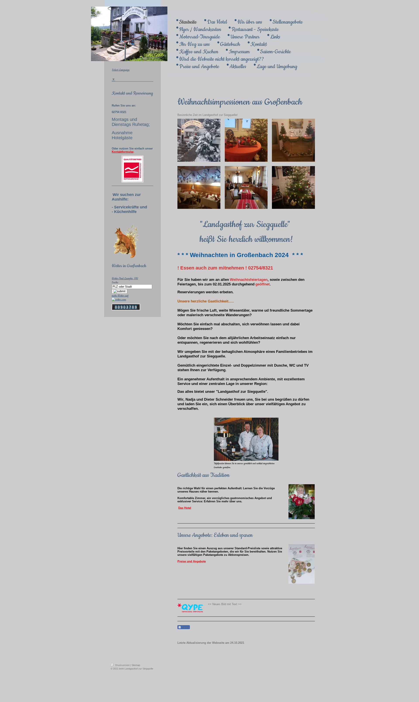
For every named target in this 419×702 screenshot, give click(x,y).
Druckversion (122, 665)
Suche (115, 282)
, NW (135, 278)
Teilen (185, 627)
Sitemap (136, 665)
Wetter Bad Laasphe (122, 278)
